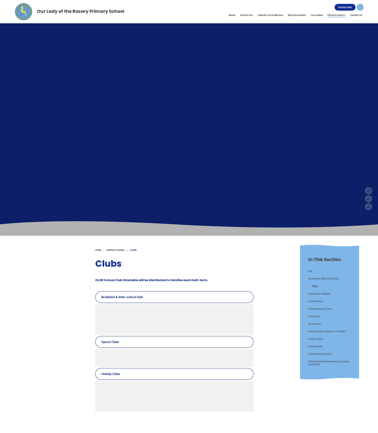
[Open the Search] (360, 7)
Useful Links (345, 7)
